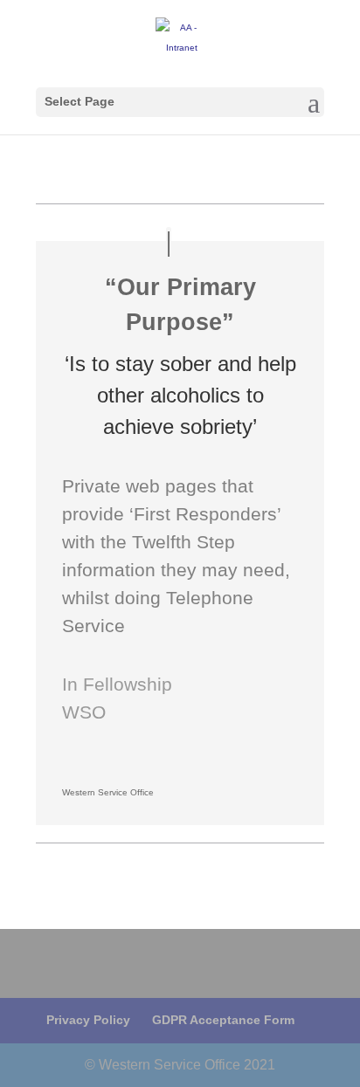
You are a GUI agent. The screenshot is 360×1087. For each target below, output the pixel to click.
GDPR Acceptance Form (223, 1020)
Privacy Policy (88, 1020)
